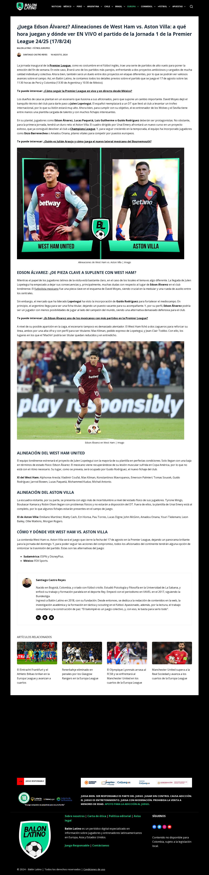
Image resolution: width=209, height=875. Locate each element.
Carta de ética (96, 816)
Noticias (56, 6)
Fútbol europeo (41, 48)
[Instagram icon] (51, 617)
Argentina (93, 6)
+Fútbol (162, 6)
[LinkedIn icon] (38, 617)
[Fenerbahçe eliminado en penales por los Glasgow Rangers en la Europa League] (82, 653)
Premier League (60, 65)
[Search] (191, 6)
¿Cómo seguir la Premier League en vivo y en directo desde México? (87, 91)
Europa (131, 6)
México (67, 6)
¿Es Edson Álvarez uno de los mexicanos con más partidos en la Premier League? (95, 318)
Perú (79, 6)
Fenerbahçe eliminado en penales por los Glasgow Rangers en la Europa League (80, 674)
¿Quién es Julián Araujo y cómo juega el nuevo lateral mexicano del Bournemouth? (97, 141)
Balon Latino (24, 48)
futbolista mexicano (46, 289)
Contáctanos (100, 845)
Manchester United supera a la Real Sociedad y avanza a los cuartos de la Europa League (171, 674)
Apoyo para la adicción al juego (127, 804)
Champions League (82, 129)
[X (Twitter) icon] (44, 617)
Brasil (118, 6)
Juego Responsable (77, 845)
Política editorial (120, 816)
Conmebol (147, 6)
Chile (107, 6)
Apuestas (177, 6)
